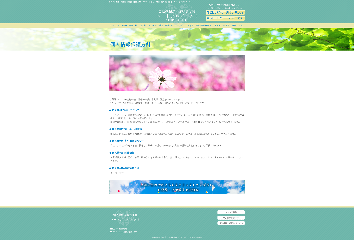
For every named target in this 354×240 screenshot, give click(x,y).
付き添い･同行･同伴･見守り (200, 25)
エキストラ (179, 25)
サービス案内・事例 (124, 25)
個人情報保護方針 (231, 217)
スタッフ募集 (231, 212)
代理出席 (169, 25)
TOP (112, 25)
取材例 (218, 25)
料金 (137, 25)
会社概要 (226, 25)
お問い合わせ (237, 25)
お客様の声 (145, 25)
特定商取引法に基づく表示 (231, 223)
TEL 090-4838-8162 (119, 229)
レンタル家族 (158, 25)
